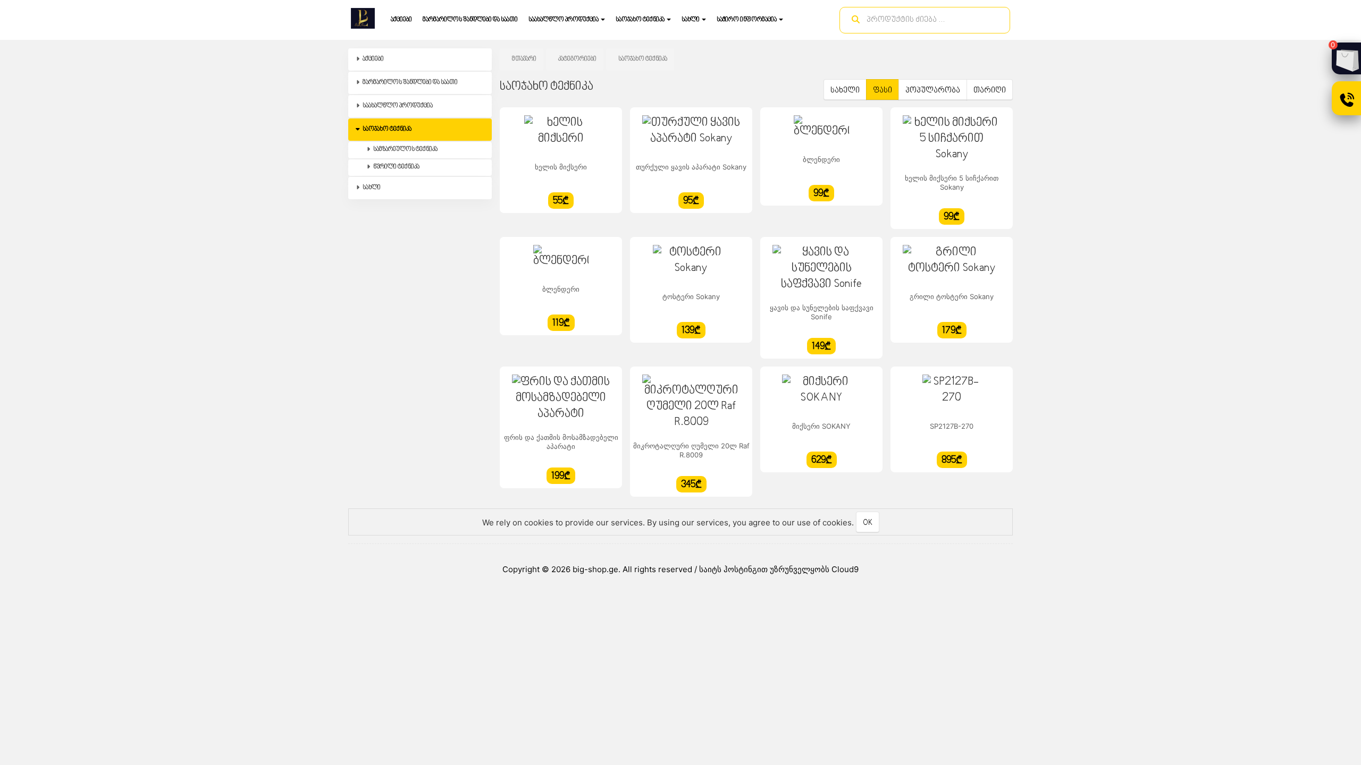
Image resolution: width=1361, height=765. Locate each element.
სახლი (691, 20)
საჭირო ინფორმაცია (747, 20)
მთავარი (524, 59)
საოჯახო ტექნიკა (641, 20)
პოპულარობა (932, 91)
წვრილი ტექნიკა (395, 167)
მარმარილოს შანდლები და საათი (470, 20)
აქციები (401, 20)
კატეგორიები (577, 59)
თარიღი (989, 91)
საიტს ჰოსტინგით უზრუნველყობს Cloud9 (779, 569)
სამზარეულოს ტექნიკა (405, 150)
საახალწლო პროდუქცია (564, 20)
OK (867, 523)
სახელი (845, 91)
